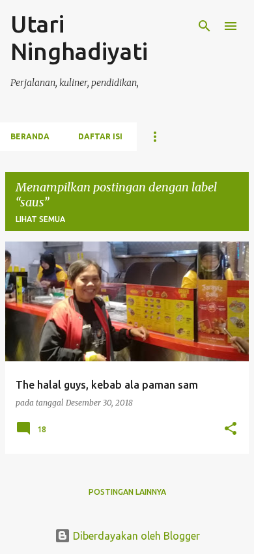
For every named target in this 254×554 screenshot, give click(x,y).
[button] (230, 429)
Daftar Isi (100, 136)
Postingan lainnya (127, 492)
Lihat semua (40, 219)
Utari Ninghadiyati (79, 37)
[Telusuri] (204, 26)
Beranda (29, 136)
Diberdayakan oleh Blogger (135, 536)
